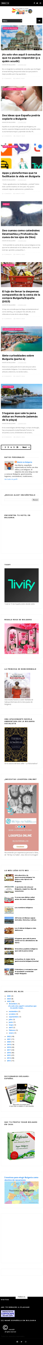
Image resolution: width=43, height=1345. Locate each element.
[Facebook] (34, 3)
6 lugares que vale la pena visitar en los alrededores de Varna (26, 940)
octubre (12, 1014)
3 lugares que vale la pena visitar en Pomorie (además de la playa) (20, 416)
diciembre (13, 1004)
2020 (9, 1042)
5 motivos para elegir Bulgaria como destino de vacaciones (21, 1178)
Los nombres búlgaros (24, 907)
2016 (9, 1053)
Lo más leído (8, 265)
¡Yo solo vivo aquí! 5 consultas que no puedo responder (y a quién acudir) (21, 58)
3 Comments (7, 254)
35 (17, 447)
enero (11, 1033)
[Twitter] (37, 3)
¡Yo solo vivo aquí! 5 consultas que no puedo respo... (22, 1007)
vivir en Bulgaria (10, 28)
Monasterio (8, 387)
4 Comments (7, 136)
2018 (9, 1047)
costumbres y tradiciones (14, 89)
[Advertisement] (21, 1238)
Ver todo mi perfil (10, 479)
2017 (9, 1050)
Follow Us (21, 1297)
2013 (9, 1061)
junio (11, 1022)
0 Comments (7, 437)
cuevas (6, 204)
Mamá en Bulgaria (24, 462)
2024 (9, 999)
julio (11, 1019)
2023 (9, 1001)
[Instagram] (40, 3)
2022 (9, 1036)
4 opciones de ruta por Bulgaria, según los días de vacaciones (25, 889)
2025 (9, 996)
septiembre (14, 1017)
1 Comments (7, 78)
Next (24, 447)
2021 (9, 1039)
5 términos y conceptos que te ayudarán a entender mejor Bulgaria (26, 971)
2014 (9, 1058)
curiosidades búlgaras (13, 329)
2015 (9, 1055)
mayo (11, 1025)
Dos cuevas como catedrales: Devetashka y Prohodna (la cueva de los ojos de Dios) (21, 234)
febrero (12, 1030)
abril (11, 1027)
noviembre (13, 1011)
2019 (9, 1044)
